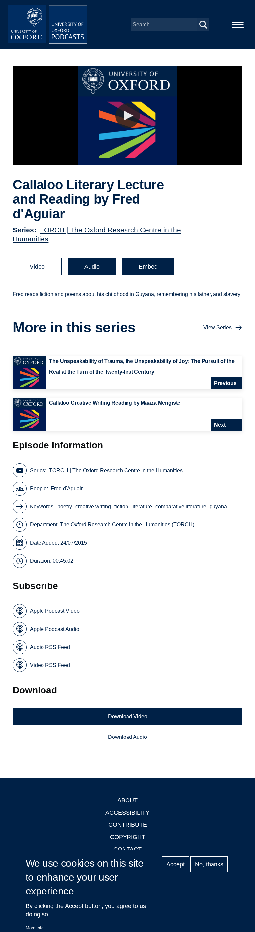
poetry (64, 506)
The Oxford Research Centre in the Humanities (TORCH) (127, 524)
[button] (127, 115)
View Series (217, 327)
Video (37, 266)
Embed (148, 266)
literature (141, 506)
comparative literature (180, 506)
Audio (92, 266)
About (127, 800)
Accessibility (127, 812)
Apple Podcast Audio (54, 629)
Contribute (127, 824)
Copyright (127, 837)
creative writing (93, 506)
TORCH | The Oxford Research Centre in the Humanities (116, 470)
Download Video (127, 716)
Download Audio (127, 737)
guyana (218, 506)
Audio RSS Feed (50, 647)
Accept (175, 864)
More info (34, 927)
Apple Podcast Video (55, 611)
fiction (121, 506)
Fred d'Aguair (67, 488)
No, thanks (209, 864)
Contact (127, 849)
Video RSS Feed (50, 665)
